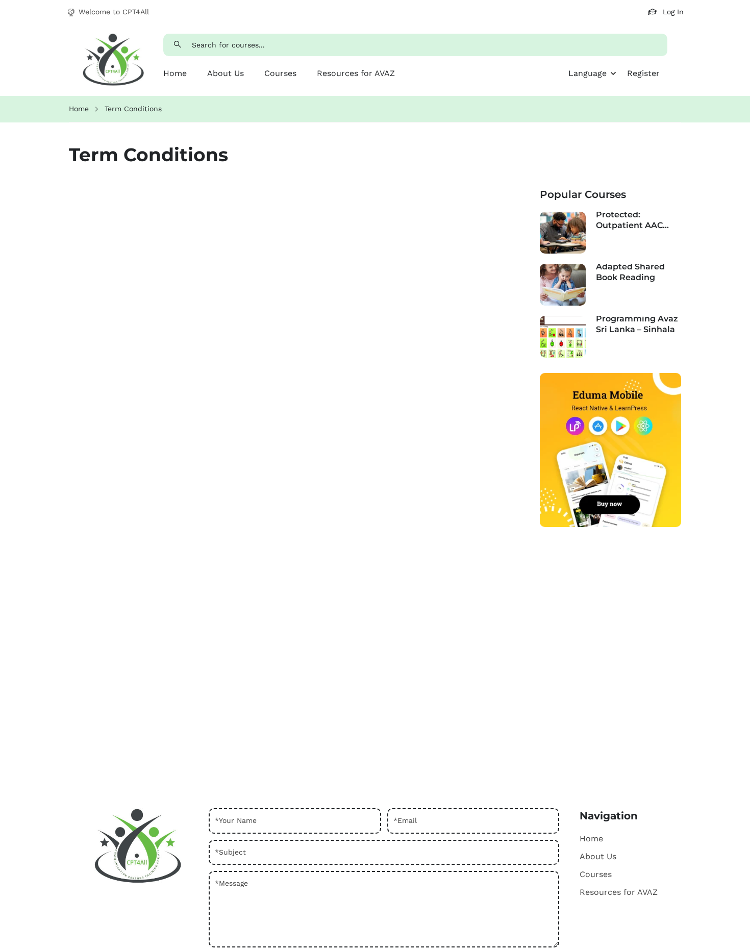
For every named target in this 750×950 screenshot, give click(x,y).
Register (643, 73)
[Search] (177, 45)
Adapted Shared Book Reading (630, 272)
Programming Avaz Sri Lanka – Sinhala (637, 324)
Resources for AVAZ (356, 73)
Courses (280, 73)
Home (175, 73)
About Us (225, 73)
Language (587, 73)
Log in (673, 12)
